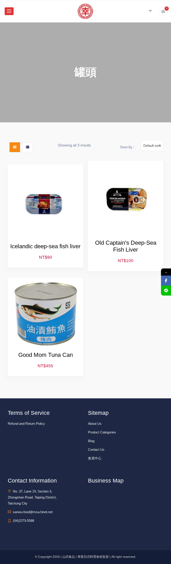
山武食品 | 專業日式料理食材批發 (85, 556)
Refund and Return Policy (26, 423)
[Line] (166, 291)
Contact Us (96, 449)
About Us (95, 423)
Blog (91, 441)
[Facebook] (166, 281)
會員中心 (94, 458)
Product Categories (102, 432)
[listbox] (149, 10)
